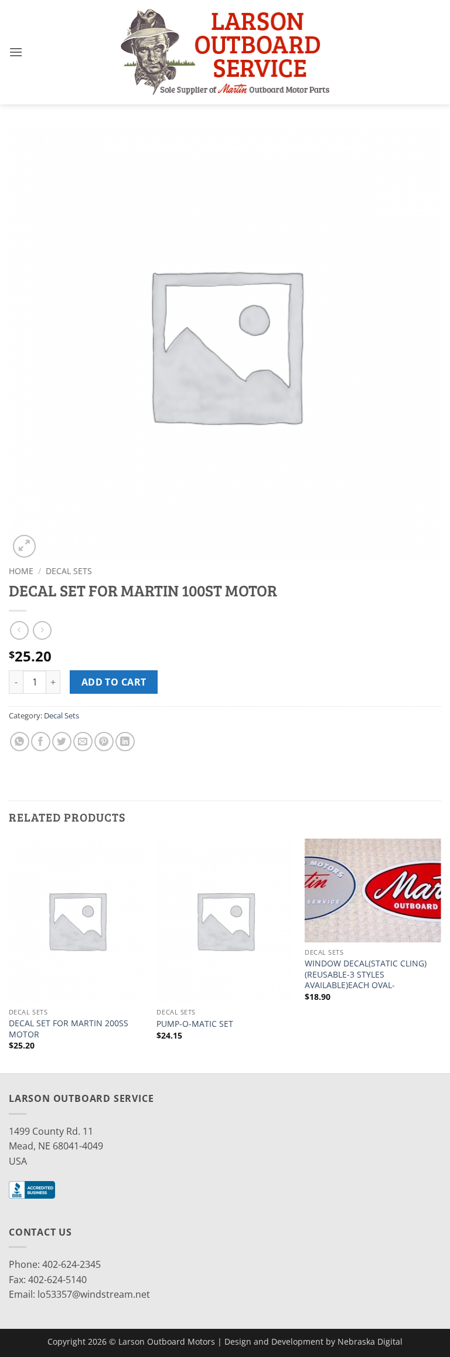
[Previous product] (42, 630)
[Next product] (19, 630)
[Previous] (9, 955)
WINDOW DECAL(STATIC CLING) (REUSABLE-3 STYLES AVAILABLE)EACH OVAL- (366, 974)
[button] (16, 52)
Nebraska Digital (370, 1341)
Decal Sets (69, 570)
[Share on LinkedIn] (125, 741)
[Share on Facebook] (40, 741)
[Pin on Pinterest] (104, 741)
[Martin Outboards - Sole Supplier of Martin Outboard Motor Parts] (225, 52)
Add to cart (113, 682)
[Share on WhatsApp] (19, 741)
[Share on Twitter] (61, 741)
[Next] (440, 955)
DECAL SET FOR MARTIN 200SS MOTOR (68, 1029)
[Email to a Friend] (83, 741)
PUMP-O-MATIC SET (194, 1024)
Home (21, 570)
